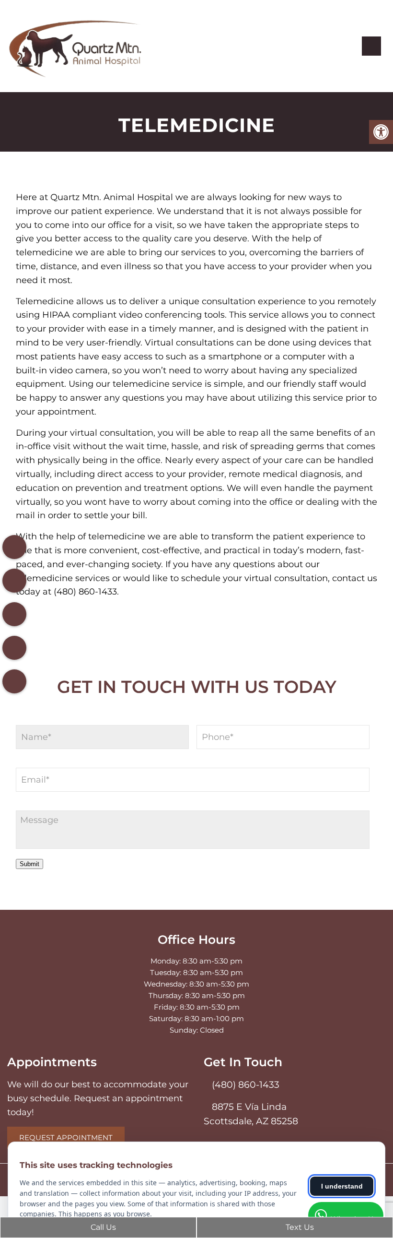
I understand (342, 1186)
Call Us (102, 1227)
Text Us (299, 1227)
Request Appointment (66, 1137)
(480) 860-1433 (244, 1084)
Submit (29, 864)
